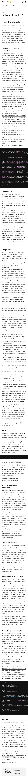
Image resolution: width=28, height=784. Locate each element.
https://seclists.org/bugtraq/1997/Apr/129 (12, 145)
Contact (7, 5)
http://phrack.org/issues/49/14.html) (11, 68)
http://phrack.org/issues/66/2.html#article (12, 269)
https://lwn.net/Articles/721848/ (17, 294)
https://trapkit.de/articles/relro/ (10, 480)
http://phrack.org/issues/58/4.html (11, 196)
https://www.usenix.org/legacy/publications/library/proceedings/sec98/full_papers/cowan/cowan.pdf (14, 386)
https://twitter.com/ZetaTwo (17, 746)
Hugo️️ (18, 782)
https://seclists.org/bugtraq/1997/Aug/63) (13, 134)
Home (3, 5)
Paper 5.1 (21, 782)
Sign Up (13, 5)
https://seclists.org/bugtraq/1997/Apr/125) (13, 100)
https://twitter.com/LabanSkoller (10, 752)
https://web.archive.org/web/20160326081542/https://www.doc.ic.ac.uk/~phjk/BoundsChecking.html (14, 361)
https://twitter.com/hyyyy (8, 755)
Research (5, 2)
